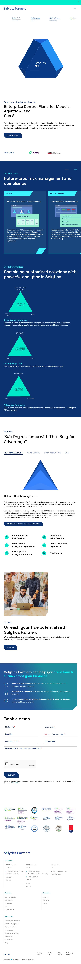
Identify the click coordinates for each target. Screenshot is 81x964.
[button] (75, 9)
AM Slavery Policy (69, 953)
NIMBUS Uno (10, 868)
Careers (45, 903)
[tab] (13, 453)
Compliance (8, 900)
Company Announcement (13, 920)
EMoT (28, 883)
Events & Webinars (10, 927)
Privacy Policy (15, 782)
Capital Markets (10, 910)
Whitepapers (9, 930)
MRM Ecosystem (11, 865)
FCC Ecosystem (31, 865)
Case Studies (9, 939)
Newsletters (8, 936)
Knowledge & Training (11, 933)
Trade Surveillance (56, 874)
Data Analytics (9, 903)
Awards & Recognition (11, 924)
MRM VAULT (9, 877)
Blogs (6, 943)
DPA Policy (60, 953)
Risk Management (10, 897)
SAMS (28, 868)
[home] (15, 8)
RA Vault (28, 886)
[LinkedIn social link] (5, 954)
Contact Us (46, 900)
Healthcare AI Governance (59, 871)
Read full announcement (43, 3)
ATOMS (28, 880)
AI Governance (55, 868)
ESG (6, 906)
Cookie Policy (50, 953)
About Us (45, 897)
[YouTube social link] (8, 954)
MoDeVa (8, 880)
